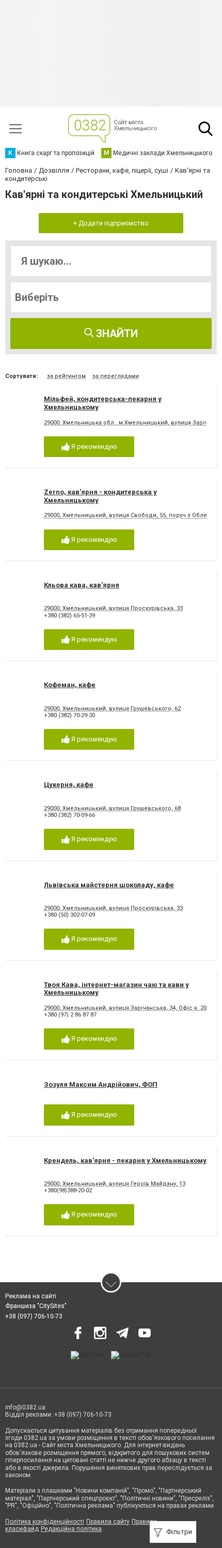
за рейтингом (66, 376)
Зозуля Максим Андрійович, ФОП (100, 1084)
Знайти (115, 333)
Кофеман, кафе (70, 685)
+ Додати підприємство (111, 223)
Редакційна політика (71, 1528)
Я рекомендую (93, 446)
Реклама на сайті (30, 1296)
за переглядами (115, 376)
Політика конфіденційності (44, 1521)
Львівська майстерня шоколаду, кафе (109, 885)
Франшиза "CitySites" (36, 1306)
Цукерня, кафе (68, 784)
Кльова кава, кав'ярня (81, 585)
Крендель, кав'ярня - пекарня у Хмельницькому (125, 1160)
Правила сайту (108, 1521)
